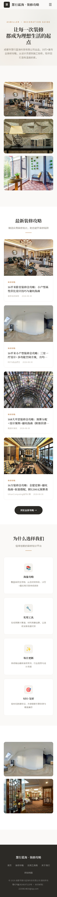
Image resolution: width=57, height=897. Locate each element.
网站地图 (28, 872)
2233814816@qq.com (28, 888)
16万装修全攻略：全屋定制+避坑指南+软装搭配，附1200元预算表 (28, 487)
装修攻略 (19, 865)
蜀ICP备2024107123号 (22, 884)
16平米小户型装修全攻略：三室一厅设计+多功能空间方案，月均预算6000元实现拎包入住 (28, 357)
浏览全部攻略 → (28, 510)
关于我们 (45, 865)
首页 (9, 865)
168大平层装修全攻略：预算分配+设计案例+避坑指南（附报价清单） (27, 423)
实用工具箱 (32, 865)
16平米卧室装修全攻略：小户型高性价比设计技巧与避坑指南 (28, 289)
